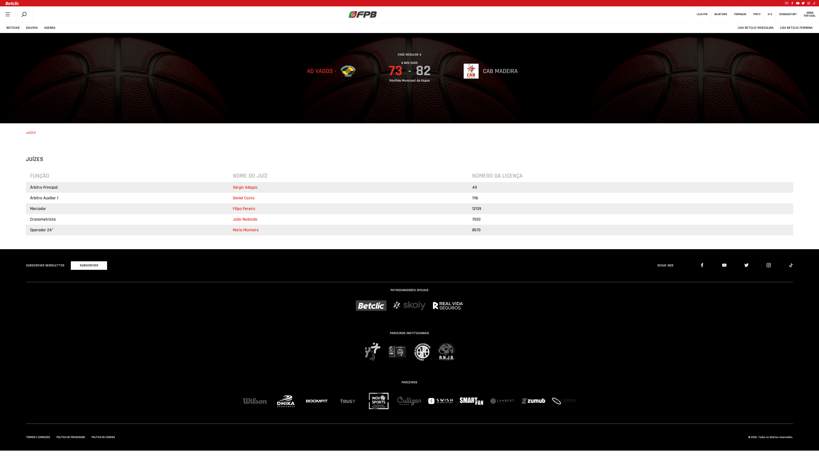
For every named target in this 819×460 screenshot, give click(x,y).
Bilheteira (720, 14)
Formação (740, 14)
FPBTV (757, 14)
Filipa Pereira (244, 208)
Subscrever (89, 265)
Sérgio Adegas (245, 187)
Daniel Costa (243, 198)
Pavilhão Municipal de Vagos (409, 81)
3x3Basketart (788, 14)
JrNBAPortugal (810, 14)
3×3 (770, 14)
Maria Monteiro (246, 230)
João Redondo (245, 219)
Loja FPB (702, 14)
